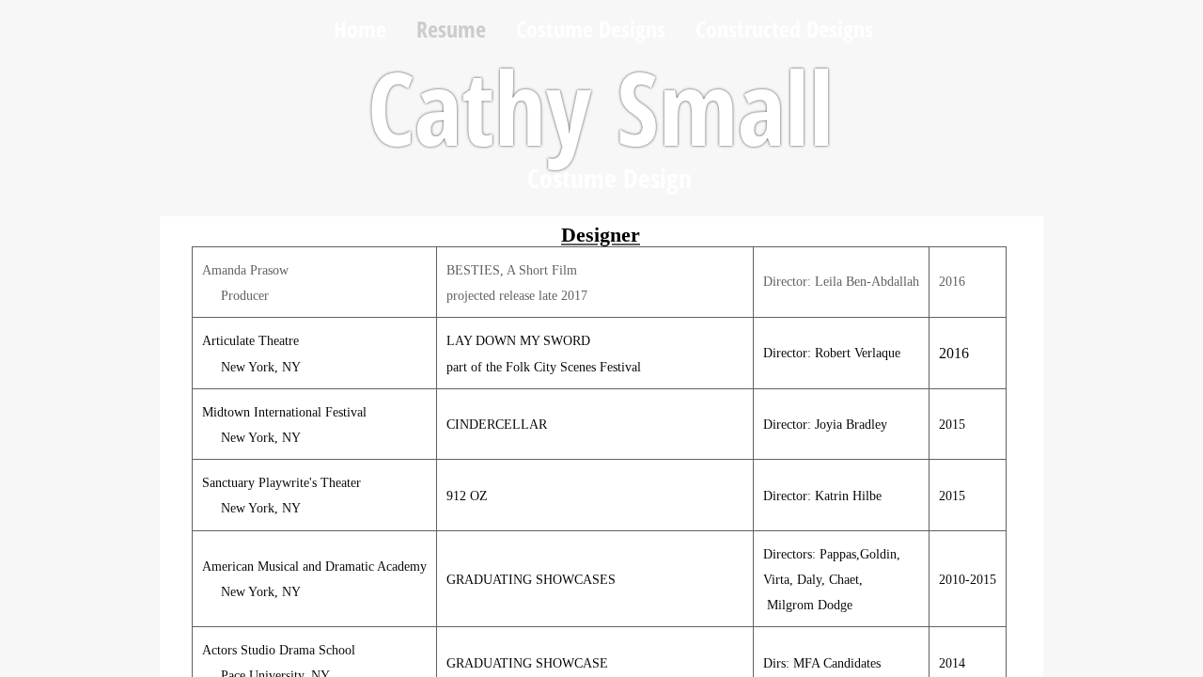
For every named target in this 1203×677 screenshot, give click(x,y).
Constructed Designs (784, 28)
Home (360, 28)
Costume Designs (590, 28)
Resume (451, 28)
